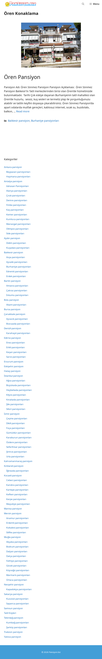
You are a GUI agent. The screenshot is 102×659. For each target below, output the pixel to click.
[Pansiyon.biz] (19, 4)
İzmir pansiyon (12, 413)
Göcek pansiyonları (16, 565)
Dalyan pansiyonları (16, 551)
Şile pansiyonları (14, 404)
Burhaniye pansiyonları (45, 120)
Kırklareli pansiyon (14, 465)
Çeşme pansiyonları (16, 418)
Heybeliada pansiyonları (19, 390)
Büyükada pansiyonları (18, 385)
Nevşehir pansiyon (14, 584)
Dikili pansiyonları (15, 423)
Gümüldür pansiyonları (18, 432)
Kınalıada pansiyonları (18, 399)
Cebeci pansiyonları (16, 480)
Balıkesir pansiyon (19, 120)
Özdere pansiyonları (16, 442)
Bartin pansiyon (12, 280)
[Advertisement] (16, 140)
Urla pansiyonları (15, 456)
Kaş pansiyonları (15, 209)
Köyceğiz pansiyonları (17, 570)
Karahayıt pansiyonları (18, 333)
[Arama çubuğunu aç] (83, 4)
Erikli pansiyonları (15, 347)
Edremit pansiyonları (17, 271)
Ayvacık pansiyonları (17, 318)
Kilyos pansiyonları (16, 394)
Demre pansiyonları (16, 200)
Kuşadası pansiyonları (17, 247)
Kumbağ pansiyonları (17, 622)
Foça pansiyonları (15, 428)
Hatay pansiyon (12, 371)
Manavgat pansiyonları (18, 223)
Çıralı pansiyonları (15, 195)
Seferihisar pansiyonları (18, 446)
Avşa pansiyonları (15, 257)
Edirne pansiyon (12, 337)
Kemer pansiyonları (16, 214)
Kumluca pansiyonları (17, 219)
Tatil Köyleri (10, 612)
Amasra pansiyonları (17, 285)
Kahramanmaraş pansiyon (18, 461)
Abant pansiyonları (16, 304)
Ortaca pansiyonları (16, 579)
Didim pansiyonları (16, 242)
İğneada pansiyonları (17, 470)
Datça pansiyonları (16, 556)
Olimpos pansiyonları (17, 228)
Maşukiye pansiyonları (18, 503)
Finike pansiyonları (16, 204)
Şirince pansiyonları (16, 451)
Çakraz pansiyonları (16, 290)
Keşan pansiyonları (16, 352)
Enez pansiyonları (15, 342)
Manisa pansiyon (13, 508)
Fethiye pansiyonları (17, 560)
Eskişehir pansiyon (14, 366)
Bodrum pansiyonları (17, 546)
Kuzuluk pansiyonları (17, 598)
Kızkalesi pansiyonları (17, 527)
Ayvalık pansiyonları (16, 261)
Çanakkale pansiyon (14, 314)
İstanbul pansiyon (13, 375)
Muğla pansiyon (12, 537)
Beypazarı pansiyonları (18, 171)
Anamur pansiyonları (17, 518)
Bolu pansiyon (11, 299)
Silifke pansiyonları (16, 532)
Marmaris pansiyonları (18, 575)
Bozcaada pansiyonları (18, 323)
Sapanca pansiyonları (17, 603)
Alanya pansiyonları (16, 190)
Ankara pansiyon (13, 167)
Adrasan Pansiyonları (17, 186)
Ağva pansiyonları (15, 380)
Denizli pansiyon (12, 328)
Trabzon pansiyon (13, 631)
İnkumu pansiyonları (17, 295)
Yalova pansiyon (12, 636)
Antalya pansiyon (13, 181)
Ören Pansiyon (22, 77)
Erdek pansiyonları (16, 276)
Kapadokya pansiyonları (19, 589)
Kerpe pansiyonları (16, 499)
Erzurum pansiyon (13, 361)
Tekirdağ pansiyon (13, 617)
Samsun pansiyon (13, 608)
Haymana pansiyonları (18, 176)
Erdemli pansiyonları (17, 522)
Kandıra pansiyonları (17, 484)
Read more (22, 111)
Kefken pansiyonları (16, 494)
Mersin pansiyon (13, 513)
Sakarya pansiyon (13, 594)
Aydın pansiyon (12, 238)
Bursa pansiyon (12, 309)
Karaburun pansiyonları (18, 437)
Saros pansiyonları (16, 356)
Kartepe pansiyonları (17, 489)
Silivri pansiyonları (15, 409)
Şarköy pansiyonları (16, 627)
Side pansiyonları (15, 233)
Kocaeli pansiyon (13, 475)
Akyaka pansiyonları (16, 541)
